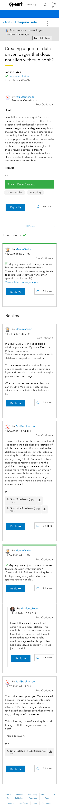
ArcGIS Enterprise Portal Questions (28, 22)
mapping (35, 192)
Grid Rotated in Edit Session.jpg (29, 750)
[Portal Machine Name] (4, 226)
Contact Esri (46, 803)
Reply (13, 207)
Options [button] (47, 23)
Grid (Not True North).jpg (25, 508)
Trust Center (23, 803)
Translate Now (42, 38)
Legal (35, 803)
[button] (44, 104)
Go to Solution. (26, 184)
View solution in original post (22, 282)
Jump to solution (19, 76)
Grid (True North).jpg (22, 499)
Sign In (54, 4)
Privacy (11, 803)
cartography (15, 192)
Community (31, 4)
